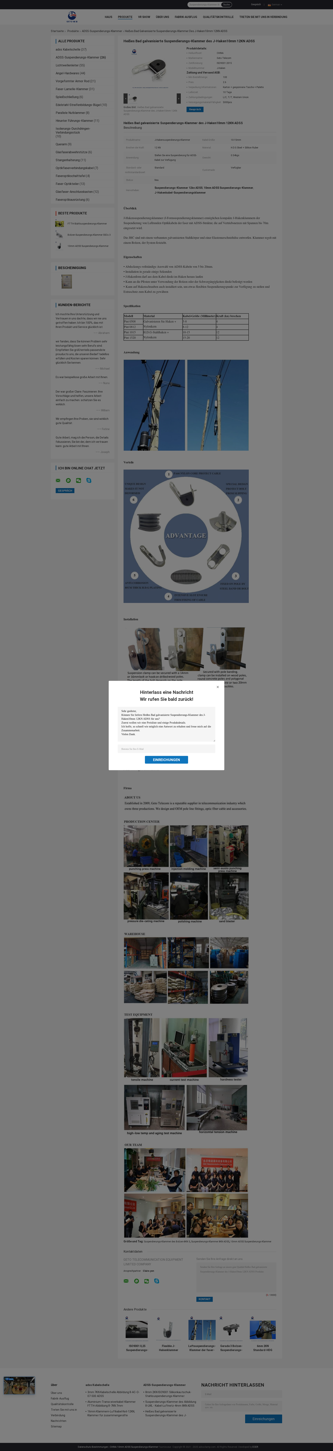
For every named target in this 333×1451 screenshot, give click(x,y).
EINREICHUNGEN (166, 760)
